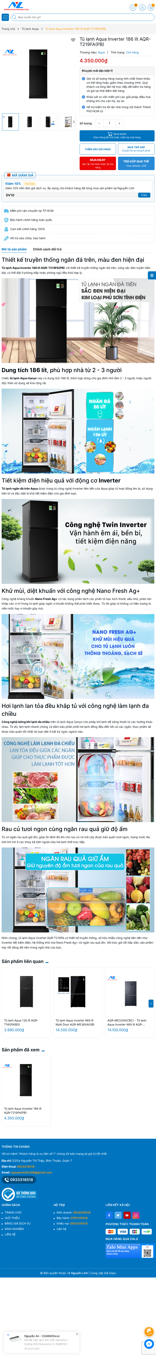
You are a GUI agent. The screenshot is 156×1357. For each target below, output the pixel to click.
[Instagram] (136, 1215)
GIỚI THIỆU (12, 1218)
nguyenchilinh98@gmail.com (31, 1172)
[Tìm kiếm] (15, 17)
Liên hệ (61, 1229)
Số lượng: (86, 123)
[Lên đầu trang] (149, 1320)
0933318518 (26, 1166)
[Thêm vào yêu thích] (73, 39)
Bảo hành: (72, 1218)
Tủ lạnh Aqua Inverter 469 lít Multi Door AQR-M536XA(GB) (75, 1022)
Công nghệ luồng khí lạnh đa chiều (26, 722)
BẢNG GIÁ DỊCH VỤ (17, 1223)
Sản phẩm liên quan (22, 961)
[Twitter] (118, 1215)
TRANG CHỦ (13, 1212)
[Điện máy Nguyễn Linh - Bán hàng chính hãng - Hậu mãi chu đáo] (15, 6)
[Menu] (5, 17)
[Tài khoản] (142, 7)
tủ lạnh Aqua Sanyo (23, 378)
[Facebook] (109, 1215)
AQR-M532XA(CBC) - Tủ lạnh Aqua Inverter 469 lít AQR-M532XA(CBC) (126, 1023)
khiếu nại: (72, 1223)
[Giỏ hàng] (151, 7)
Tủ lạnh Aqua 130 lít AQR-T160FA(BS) (21, 1022)
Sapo (112, 1273)
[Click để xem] (39, 73)
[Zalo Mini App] (130, 1251)
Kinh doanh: (74, 1212)
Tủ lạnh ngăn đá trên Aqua (20, 488)
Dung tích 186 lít (24, 370)
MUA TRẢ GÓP (136, 149)
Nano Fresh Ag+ (46, 599)
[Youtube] (127, 1215)
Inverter (109, 480)
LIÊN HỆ (10, 1234)
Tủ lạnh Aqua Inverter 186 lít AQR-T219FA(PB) (33, 267)
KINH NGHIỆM (14, 1229)
